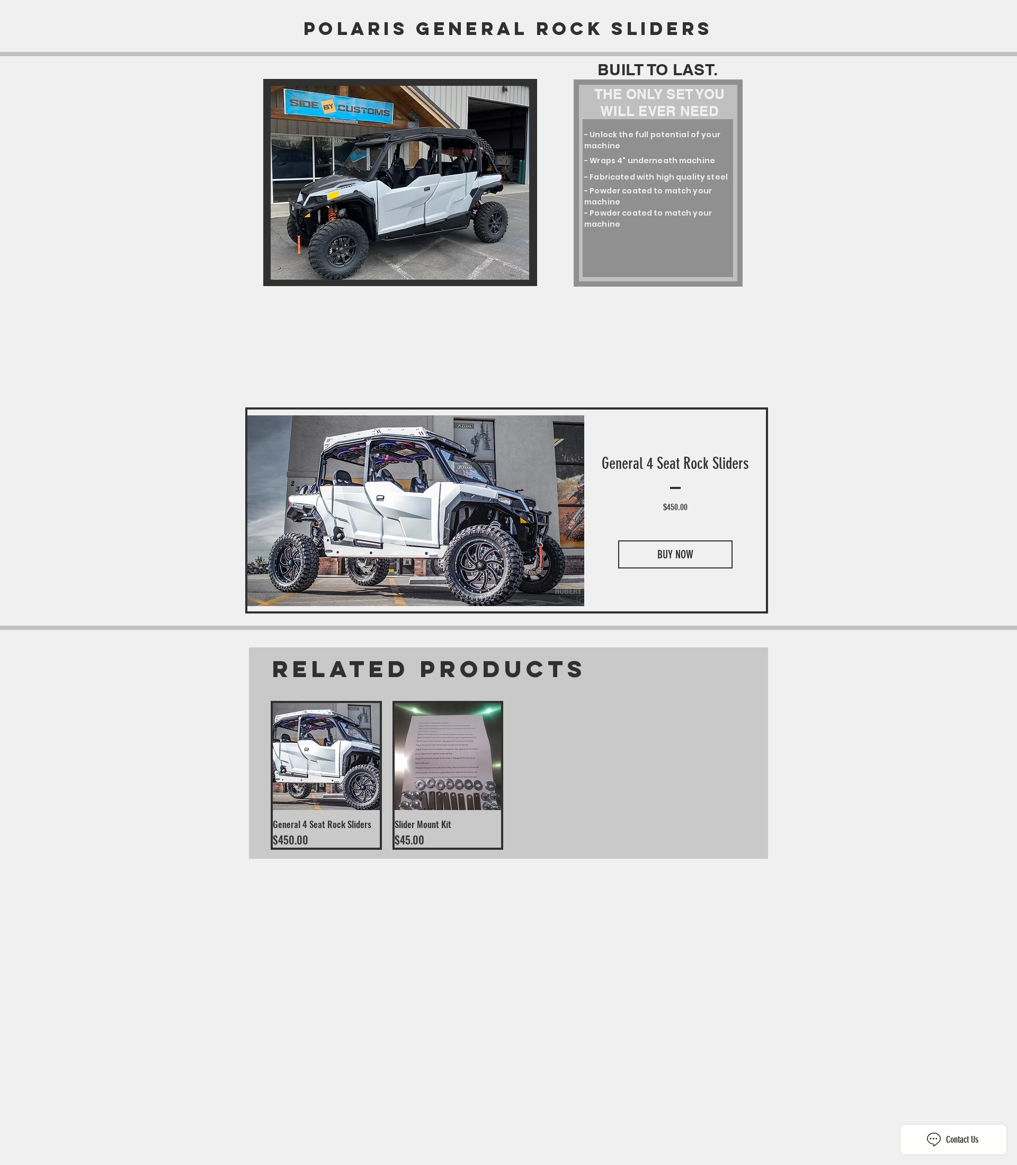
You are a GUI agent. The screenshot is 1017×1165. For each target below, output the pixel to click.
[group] (508, 775)
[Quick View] (326, 756)
